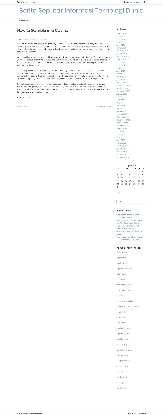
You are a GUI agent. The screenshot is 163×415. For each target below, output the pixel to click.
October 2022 (122, 122)
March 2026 (121, 48)
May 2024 (120, 68)
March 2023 (121, 108)
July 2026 (120, 36)
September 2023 (123, 91)
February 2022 (122, 146)
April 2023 (120, 105)
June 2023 (120, 99)
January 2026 (121, 53)
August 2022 (121, 128)
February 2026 (122, 51)
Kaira (32, 413)
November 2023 (123, 85)
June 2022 (120, 134)
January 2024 (121, 79)
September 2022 (123, 125)
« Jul (118, 192)
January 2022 (121, 148)
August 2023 (121, 94)
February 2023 (122, 111)
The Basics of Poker (102, 106)
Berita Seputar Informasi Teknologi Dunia (81, 10)
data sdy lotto (122, 366)
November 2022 (123, 120)
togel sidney (121, 388)
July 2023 (120, 97)
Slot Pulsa (120, 279)
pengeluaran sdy (123, 361)
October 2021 (122, 154)
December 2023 (122, 82)
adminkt (43, 39)
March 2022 (121, 143)
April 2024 (120, 71)
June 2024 (120, 65)
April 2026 (120, 45)
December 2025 (122, 56)
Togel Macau (121, 252)
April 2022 (120, 140)
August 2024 (121, 59)
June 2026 (120, 39)
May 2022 (120, 137)
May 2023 (120, 102)
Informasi (27, 97)
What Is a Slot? (23, 106)
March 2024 (121, 74)
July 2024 (120, 62)
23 (143, 181)
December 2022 (122, 117)
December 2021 (122, 151)
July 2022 (120, 131)
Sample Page (24, 20)
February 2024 (122, 76)
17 (118, 181)
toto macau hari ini (124, 285)
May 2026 (120, 42)
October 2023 (122, 88)
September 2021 (123, 157)
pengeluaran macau (124, 290)
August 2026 (121, 33)
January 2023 (121, 114)
